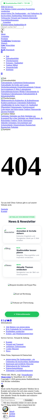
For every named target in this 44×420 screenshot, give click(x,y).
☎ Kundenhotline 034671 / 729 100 (16, 3)
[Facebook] (2, 320)
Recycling (13, 118)
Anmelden (28, 400)
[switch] (5, 416)
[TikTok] (6, 320)
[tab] (10, 411)
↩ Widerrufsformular (22, 314)
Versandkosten (27, 375)
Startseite (4, 209)
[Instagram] (4, 320)
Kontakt (4, 211)
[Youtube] (8, 320)
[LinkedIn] (10, 320)
